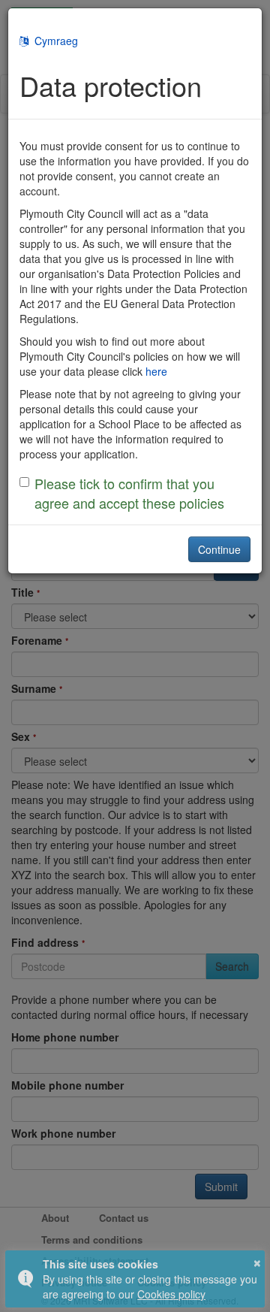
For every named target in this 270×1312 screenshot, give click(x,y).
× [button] (257, 1260)
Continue (219, 549)
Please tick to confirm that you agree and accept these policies (129, 493)
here (156, 371)
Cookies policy (171, 1293)
